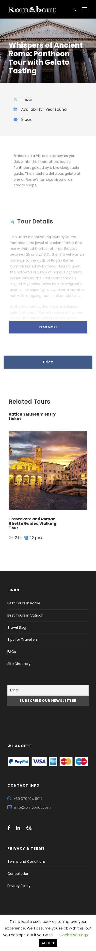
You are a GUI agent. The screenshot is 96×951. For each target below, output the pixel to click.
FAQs (11, 651)
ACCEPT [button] (48, 943)
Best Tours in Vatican (25, 615)
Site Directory (19, 663)
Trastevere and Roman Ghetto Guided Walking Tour (32, 523)
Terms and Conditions (26, 861)
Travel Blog (16, 627)
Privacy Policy (19, 885)
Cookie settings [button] (73, 934)
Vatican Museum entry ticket (32, 416)
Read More (48, 327)
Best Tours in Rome (23, 603)
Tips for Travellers (22, 639)
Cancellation (18, 873)
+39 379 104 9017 (28, 798)
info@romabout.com (32, 807)
